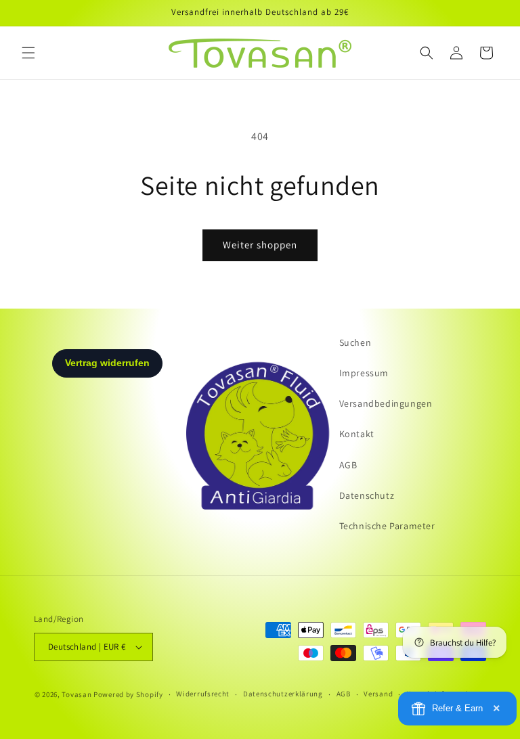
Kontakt (356, 434)
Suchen (355, 342)
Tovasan (76, 694)
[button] (28, 53)
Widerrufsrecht (203, 693)
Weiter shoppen (260, 244)
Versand (378, 693)
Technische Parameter (387, 526)
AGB (348, 465)
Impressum (364, 373)
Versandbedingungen (386, 403)
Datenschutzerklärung (283, 693)
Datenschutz (367, 495)
